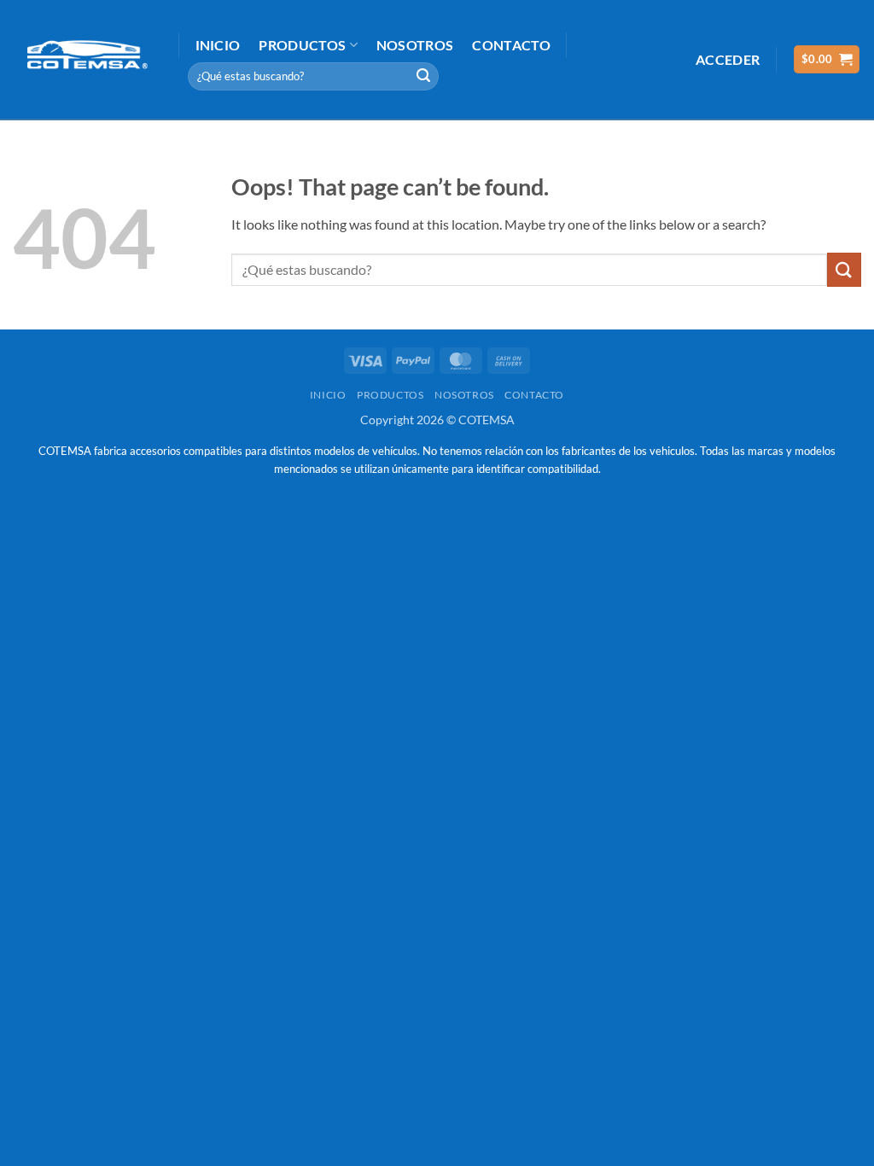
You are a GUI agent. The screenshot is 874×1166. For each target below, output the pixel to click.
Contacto (511, 45)
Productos (302, 45)
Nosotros (415, 45)
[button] (728, 59)
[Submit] (423, 75)
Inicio (218, 45)
